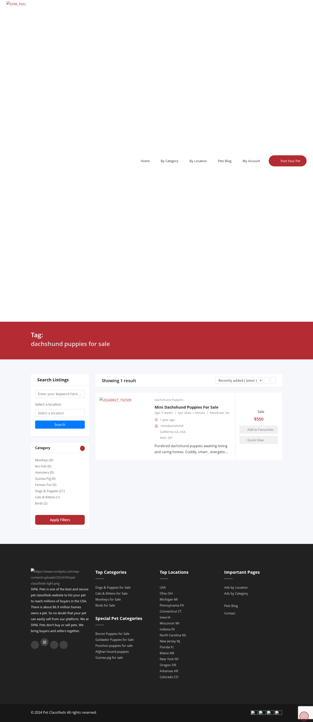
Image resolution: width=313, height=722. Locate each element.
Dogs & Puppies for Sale (113, 587)
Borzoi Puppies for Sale (112, 633)
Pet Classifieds (54, 712)
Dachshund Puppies (169, 400)
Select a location (48, 404)
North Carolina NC (173, 635)
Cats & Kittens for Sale (111, 593)
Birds (41, 503)
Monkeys (44, 460)
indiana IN (167, 629)
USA (183, 432)
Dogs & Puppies (50, 491)
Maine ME (167, 653)
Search (59, 424)
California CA (169, 432)
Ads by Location (236, 587)
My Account (251, 161)
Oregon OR (168, 665)
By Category (169, 161)
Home (145, 161)
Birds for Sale (105, 605)
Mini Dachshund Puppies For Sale (186, 407)
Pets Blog (224, 161)
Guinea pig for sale (109, 657)
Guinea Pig (45, 478)
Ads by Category (236, 593)
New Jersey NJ (170, 641)
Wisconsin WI (169, 623)
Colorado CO (169, 677)
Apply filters (60, 519)
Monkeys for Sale (108, 599)
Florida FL (167, 647)
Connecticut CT (170, 611)
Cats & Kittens (47, 497)
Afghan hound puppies (112, 651)
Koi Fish (43, 466)
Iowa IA (165, 617)
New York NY (169, 659)
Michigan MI (169, 599)
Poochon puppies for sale (114, 645)
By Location (198, 161)
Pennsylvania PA (172, 605)
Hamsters (44, 472)
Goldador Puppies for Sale (114, 639)
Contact (229, 613)
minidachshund (172, 426)
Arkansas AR (169, 671)
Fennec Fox (45, 485)
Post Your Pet (290, 161)
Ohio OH (166, 593)
